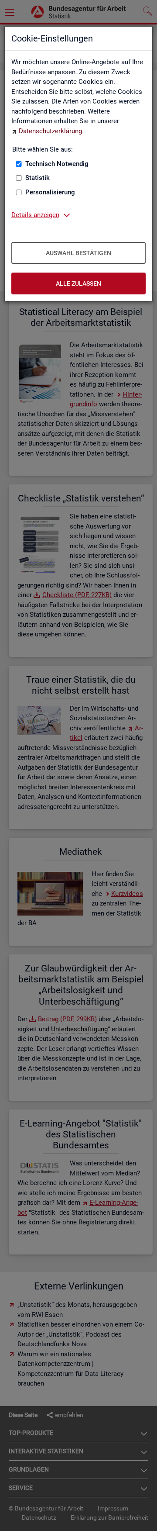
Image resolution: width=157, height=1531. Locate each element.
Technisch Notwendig (57, 164)
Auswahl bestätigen (78, 252)
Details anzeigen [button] (35, 215)
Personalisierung (50, 192)
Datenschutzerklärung (50, 131)
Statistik (37, 178)
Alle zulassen (78, 283)
